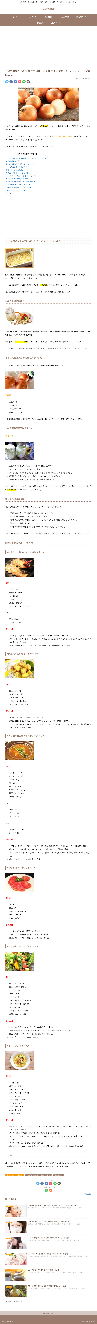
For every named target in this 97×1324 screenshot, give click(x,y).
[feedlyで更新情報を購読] (46, 1190)
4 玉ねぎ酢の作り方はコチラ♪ (17, 167)
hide (35, 154)
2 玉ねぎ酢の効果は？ (14, 161)
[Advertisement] (48, 49)
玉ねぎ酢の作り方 (59, 1175)
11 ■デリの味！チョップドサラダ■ (18, 187)
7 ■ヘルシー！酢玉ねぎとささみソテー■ (20, 176)
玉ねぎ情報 (20, 1175)
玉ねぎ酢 (49, 1175)
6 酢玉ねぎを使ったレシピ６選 (17, 173)
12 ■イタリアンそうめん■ (15, 190)
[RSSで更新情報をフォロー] (50, 1190)
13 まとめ (9, 193)
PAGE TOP (49, 1313)
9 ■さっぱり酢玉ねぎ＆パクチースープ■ (20, 182)
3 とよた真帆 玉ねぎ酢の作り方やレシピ (20, 164)
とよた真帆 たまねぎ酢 (32, 1175)
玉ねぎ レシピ (10, 1175)
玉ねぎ (42, 1175)
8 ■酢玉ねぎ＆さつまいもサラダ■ (18, 179)
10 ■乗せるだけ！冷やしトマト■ (18, 184)
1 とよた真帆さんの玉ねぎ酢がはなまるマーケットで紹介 (27, 158)
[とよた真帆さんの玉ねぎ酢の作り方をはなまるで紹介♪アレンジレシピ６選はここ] (15, 81)
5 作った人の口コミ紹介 (15, 170)
